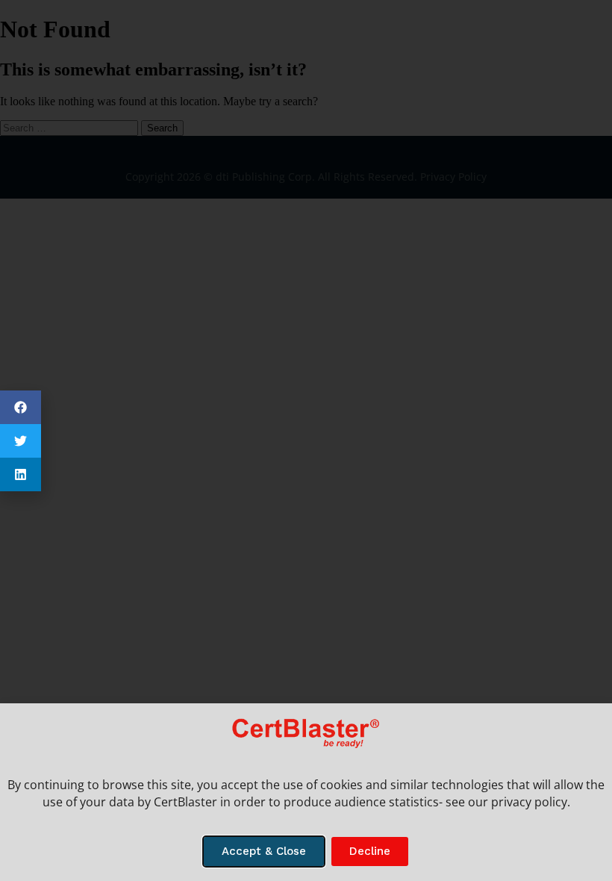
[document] (306, 440)
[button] (20, 407)
